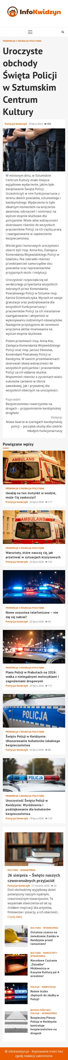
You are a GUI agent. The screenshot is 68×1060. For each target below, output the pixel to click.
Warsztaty (50, 953)
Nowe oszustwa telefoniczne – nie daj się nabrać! (34, 587)
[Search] (62, 32)
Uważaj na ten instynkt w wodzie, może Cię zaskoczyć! (34, 467)
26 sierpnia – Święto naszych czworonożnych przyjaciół (34, 849)
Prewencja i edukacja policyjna (22, 41)
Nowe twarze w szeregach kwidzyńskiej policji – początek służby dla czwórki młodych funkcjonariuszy (34, 424)
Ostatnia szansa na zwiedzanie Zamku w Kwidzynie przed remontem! (16, 936)
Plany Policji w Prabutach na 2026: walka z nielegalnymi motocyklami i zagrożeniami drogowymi (34, 647)
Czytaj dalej (15, 917)
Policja (35, 987)
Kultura (13, 870)
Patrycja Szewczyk (16, 123)
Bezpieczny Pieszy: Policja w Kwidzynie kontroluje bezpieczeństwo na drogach (16, 1022)
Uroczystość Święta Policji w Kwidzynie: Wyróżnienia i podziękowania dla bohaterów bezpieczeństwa (34, 775)
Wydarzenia (27, 870)
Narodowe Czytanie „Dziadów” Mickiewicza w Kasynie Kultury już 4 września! (16, 965)
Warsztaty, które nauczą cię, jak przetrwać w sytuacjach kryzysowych (34, 527)
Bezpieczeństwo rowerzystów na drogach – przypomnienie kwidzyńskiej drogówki (33, 406)
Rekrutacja (49, 987)
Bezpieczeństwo (40, 1010)
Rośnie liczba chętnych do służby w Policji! (16, 993)
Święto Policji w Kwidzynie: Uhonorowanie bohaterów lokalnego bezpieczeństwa (34, 711)
